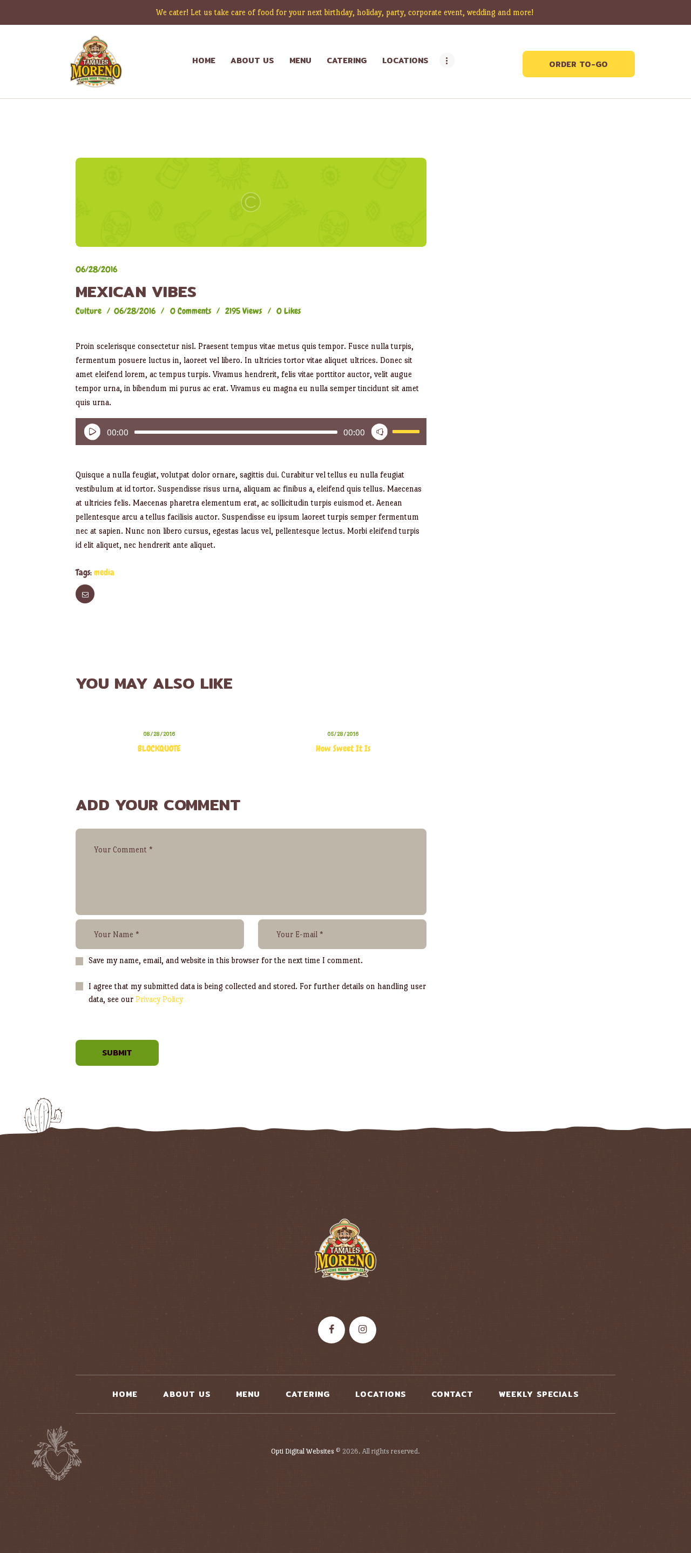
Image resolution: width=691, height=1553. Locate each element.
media (104, 572)
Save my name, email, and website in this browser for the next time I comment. (226, 960)
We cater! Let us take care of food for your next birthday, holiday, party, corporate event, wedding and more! (346, 12)
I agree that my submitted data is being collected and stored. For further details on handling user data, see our (257, 992)
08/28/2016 (159, 734)
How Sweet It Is (343, 748)
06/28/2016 (96, 269)
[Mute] (377, 429)
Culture (88, 311)
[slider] (406, 429)
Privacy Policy (159, 999)
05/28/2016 (343, 734)
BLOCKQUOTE (159, 748)
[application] (251, 431)
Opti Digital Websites (302, 1451)
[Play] (89, 429)
